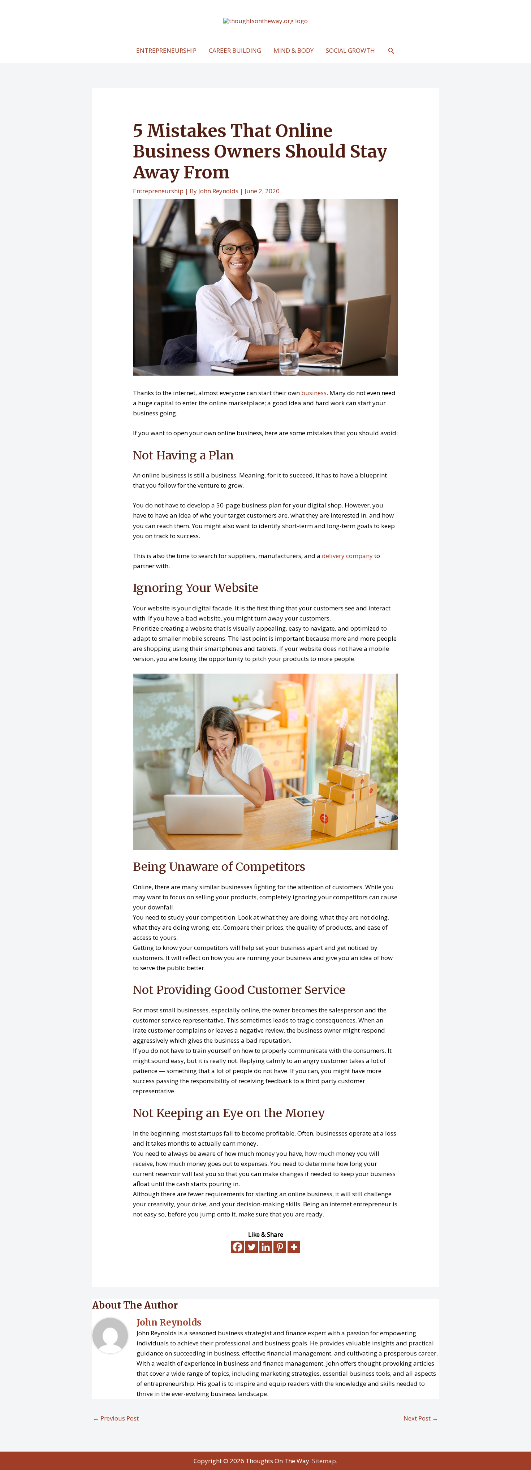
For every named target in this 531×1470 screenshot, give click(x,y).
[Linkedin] (265, 1247)
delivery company (347, 556)
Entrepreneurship (158, 191)
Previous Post (116, 1418)
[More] (294, 1247)
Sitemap (324, 1461)
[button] (391, 51)
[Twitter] (251, 1247)
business (313, 393)
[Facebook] (237, 1247)
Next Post (420, 1418)
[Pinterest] (279, 1247)
